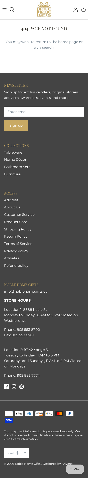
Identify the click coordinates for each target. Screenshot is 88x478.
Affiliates (11, 258)
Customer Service (19, 214)
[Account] (74, 9)
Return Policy (15, 236)
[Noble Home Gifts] (44, 9)
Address (11, 200)
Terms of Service (18, 244)
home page (68, 42)
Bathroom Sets (17, 167)
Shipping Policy (18, 229)
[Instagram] (14, 386)
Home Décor (15, 159)
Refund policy (16, 265)
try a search (44, 47)
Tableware (13, 152)
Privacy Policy (16, 251)
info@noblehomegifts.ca (25, 291)
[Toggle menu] (4, 9)
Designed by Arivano (58, 463)
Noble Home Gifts (28, 463)
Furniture (12, 174)
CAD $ (13, 453)
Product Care (15, 222)
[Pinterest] (21, 386)
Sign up (16, 125)
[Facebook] (6, 386)
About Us (12, 207)
